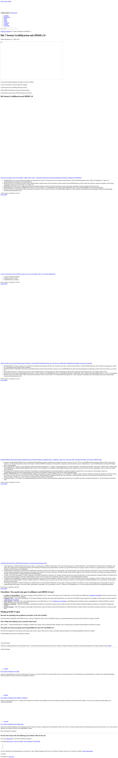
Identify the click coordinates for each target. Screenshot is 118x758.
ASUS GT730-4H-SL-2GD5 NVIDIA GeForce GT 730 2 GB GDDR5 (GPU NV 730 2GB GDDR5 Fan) (28, 274)
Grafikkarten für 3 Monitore (59, 601)
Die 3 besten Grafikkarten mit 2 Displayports (12, 724)
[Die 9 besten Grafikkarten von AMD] (15, 666)
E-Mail (109, 645)
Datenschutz (37, 741)
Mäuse (5, 18)
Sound (5, 21)
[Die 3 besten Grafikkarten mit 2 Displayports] (15, 718)
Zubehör (6, 24)
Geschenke (6, 25)
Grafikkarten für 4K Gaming (11, 599)
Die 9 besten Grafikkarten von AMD (10, 671)
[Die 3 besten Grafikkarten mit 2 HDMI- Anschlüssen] (15, 692)
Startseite (6, 15)
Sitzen (5, 20)
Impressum (29, 741)
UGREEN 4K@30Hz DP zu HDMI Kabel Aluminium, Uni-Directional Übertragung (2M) (24, 563)
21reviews (11, 756)
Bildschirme (7, 17)
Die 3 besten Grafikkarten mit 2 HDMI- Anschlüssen (14, 697)
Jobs (25, 741)
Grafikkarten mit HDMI (95, 595)
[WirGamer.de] (19, 11)
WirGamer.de (13, 12)
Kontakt (21, 741)
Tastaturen (6, 23)
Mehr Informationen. (88, 751)
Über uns (16, 741)
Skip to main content (6, 1)
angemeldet (9, 738)
